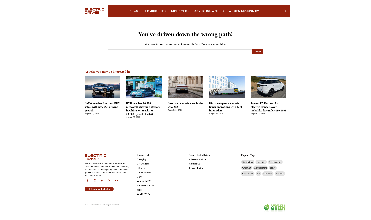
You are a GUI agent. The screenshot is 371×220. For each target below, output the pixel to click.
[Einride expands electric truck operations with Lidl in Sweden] (227, 87)
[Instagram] (95, 181)
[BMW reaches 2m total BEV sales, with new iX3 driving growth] (102, 87)
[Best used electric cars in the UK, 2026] (185, 87)
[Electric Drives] (95, 11)
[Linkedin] (102, 181)
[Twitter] (109, 181)
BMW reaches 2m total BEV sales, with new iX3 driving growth (102, 107)
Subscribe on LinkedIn (99, 189)
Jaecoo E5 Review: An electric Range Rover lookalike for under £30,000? (268, 107)
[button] (285, 11)
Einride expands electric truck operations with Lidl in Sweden (225, 107)
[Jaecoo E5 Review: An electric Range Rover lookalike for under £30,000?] (268, 87)
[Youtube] (116, 181)
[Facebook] (87, 181)
